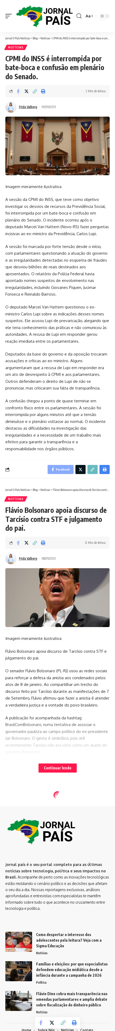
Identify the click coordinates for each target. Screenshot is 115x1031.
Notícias (16, 47)
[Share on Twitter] (26, 91)
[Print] (43, 91)
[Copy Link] (35, 91)
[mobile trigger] (9, 16)
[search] (79, 16)
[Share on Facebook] (18, 91)
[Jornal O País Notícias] (44, 16)
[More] (51, 848)
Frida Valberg (28, 107)
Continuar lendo (57, 768)
